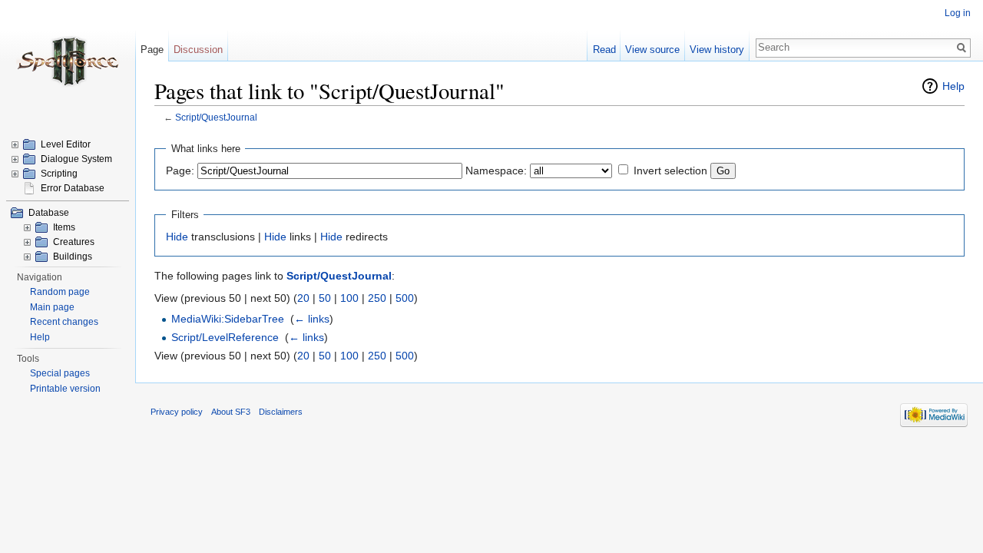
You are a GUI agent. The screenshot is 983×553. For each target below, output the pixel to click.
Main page (52, 307)
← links (311, 319)
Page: (180, 170)
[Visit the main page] (67, 61)
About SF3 (230, 411)
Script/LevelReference (225, 337)
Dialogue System (76, 159)
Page (152, 49)
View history (717, 49)
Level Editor (66, 144)
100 (349, 298)
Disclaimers (281, 411)
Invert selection (670, 170)
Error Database (72, 188)
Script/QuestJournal (216, 117)
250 (377, 298)
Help (953, 86)
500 (405, 298)
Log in (958, 13)
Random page (60, 291)
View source (652, 49)
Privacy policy (177, 411)
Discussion (198, 49)
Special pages (60, 373)
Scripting (59, 173)
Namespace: (496, 170)
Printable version (65, 388)
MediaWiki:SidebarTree (227, 319)
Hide (177, 236)
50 (325, 298)
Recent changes (64, 321)
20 (303, 298)
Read (604, 49)
